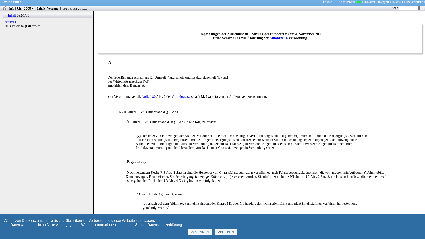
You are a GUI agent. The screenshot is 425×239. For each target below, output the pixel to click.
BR (359, 2)
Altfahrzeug (278, 38)
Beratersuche (415, 2)
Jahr (20, 8)
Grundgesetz (181, 96)
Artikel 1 (10, 22)
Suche (394, 8)
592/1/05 (67, 8)
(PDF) (350, 2)
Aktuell (329, 2)
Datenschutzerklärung (164, 225)
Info (11, 8)
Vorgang (52, 8)
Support (384, 2)
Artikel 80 (148, 96)
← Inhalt (9, 15)
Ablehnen (226, 232)
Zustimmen (200, 232)
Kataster (370, 2)
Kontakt (398, 2)
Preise (341, 2)
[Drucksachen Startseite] (4, 8)
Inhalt (41, 8)
